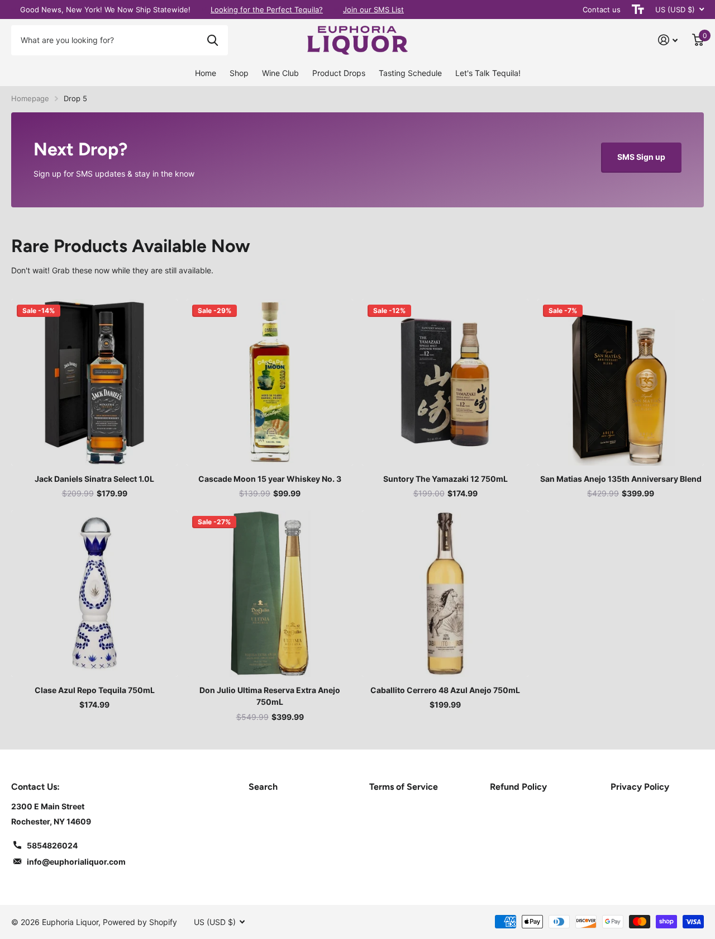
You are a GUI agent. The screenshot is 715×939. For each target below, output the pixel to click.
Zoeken (212, 40)
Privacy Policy (640, 786)
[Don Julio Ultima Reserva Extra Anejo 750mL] (270, 593)
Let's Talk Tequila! (488, 73)
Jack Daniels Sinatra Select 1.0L (94, 478)
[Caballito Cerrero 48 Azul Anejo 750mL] (445, 593)
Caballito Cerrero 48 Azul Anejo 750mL (445, 690)
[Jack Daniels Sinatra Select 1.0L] (94, 382)
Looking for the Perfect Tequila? (267, 9)
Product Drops (338, 73)
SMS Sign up (641, 157)
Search (263, 786)
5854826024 (52, 845)
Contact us (602, 9)
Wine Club (280, 73)
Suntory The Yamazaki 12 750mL (445, 478)
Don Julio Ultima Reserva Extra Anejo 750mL (269, 695)
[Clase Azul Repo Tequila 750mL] (94, 593)
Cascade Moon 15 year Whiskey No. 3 (269, 478)
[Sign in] (667, 40)
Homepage (30, 98)
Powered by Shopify (140, 922)
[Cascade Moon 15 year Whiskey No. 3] (270, 382)
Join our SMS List (373, 9)
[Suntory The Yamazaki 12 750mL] (445, 382)
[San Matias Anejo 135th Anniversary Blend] (620, 382)
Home (205, 73)
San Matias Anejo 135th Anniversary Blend (621, 478)
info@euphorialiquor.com (76, 861)
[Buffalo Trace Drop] (357, 159)
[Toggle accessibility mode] (638, 9)
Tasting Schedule (410, 73)
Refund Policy (518, 786)
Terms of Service (403, 786)
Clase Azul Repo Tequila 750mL (95, 690)
